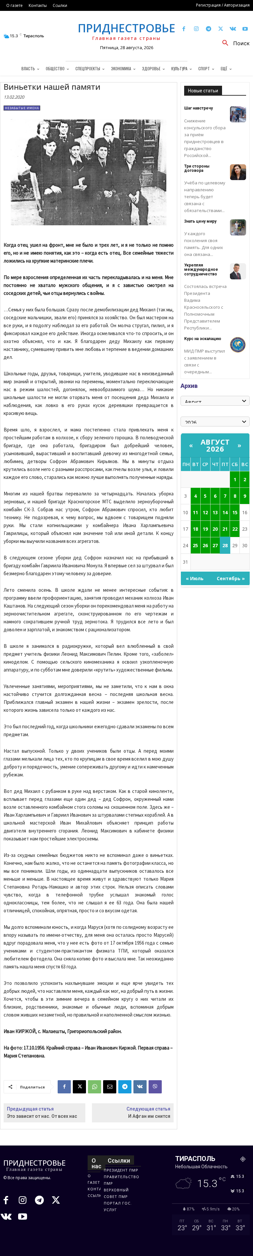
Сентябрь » (231, 578)
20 (215, 529)
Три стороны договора (197, 168)
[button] (233, 43)
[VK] (140, 1086)
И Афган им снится (149, 1116)
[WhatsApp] (94, 1086)
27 (215, 545)
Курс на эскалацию (202, 338)
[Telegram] (208, 29)
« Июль (195, 578)
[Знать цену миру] (238, 227)
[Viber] (155, 1086)
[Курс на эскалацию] (238, 345)
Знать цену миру (200, 221)
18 (195, 529)
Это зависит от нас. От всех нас (42, 1116)
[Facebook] (184, 29)
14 (225, 512)
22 (235, 529)
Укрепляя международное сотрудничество (201, 269)
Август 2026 (215, 445)
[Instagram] (196, 29)
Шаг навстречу (198, 108)
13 (215, 512)
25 (195, 545)
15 (235, 512)
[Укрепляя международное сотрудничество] (238, 271)
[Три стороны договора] (238, 172)
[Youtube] (245, 29)
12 (205, 512)
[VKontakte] (233, 29)
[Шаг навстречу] (238, 114)
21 (225, 529)
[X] (220, 29)
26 (205, 545)
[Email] (109, 1086)
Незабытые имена (22, 108)
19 (205, 529)
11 (195, 512)
